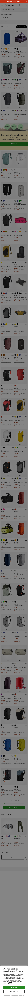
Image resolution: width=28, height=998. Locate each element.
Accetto (14, 987)
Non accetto (14, 991)
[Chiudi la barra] (26, 1)
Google (10, 983)
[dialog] (14, 982)
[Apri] (20, 1)
